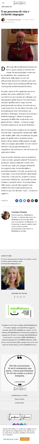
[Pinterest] (28, 200)
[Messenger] (20, 200)
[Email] (36, 200)
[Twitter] (24, 200)
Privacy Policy (19, 399)
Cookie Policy (19, 403)
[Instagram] (17, 297)
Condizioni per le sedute (19, 395)
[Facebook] (16, 200)
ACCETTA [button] (24, 439)
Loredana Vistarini (19, 212)
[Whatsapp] (32, 200)
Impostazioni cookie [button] (10, 439)
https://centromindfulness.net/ (25, 345)
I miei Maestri (6, 6)
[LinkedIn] (20, 297)
